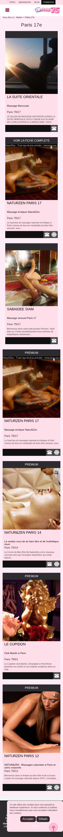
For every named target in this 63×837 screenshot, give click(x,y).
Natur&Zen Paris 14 (22, 532)
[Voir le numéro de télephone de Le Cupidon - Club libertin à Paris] (56, 675)
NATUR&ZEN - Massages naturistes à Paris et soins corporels (29, 766)
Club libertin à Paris (15, 653)
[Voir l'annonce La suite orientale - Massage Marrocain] (31, 66)
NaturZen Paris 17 (24, 203)
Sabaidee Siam (20, 309)
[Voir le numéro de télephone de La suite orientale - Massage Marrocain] (54, 128)
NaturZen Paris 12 (21, 756)
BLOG (37, 2)
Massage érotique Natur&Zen (23, 211)
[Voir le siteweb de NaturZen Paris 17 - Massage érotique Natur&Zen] (54, 234)
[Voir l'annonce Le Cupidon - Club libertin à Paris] (31, 610)
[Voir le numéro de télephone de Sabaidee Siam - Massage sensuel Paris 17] (54, 340)
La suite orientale (25, 97)
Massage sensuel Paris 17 (21, 318)
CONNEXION (48, 2)
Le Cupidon (15, 644)
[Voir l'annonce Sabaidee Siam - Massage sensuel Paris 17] (31, 278)
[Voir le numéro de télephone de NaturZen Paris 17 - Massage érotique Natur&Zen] (47, 234)
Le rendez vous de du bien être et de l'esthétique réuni (31, 543)
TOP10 (12, 2)
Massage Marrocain (18, 105)
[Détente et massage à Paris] (47, 10)
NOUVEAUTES (25, 2)
